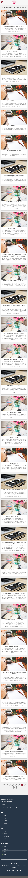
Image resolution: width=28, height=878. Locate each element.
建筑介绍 (6, 849)
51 (18, 785)
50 (15, 785)
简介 (5, 846)
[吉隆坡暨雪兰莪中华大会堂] (14, 2)
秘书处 (5, 838)
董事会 (5, 851)
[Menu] (2, 2)
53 (25, 785)
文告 (5, 815)
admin (23, 7)
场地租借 (6, 831)
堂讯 (5, 854)
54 (13, 787)
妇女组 (5, 820)
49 (12, 785)
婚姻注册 (6, 833)
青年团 (5, 823)
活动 (5, 818)
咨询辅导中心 (6, 836)
